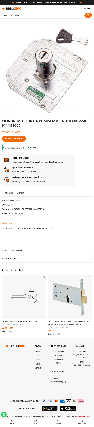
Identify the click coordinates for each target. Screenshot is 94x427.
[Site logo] (11, 8)
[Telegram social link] (22, 213)
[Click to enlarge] (6, 111)
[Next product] (91, 22)
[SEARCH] (88, 15)
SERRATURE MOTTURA (22, 209)
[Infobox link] (47, 2)
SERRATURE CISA (62, 328)
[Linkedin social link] (18, 213)
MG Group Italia (83, 416)
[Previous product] (86, 22)
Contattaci (40, 181)
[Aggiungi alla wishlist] (44, 277)
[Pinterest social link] (15, 213)
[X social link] (12, 213)
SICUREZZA (39, 209)
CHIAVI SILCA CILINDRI (18, 325)
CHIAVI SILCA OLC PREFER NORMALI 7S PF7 (21, 321)
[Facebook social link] (9, 213)
